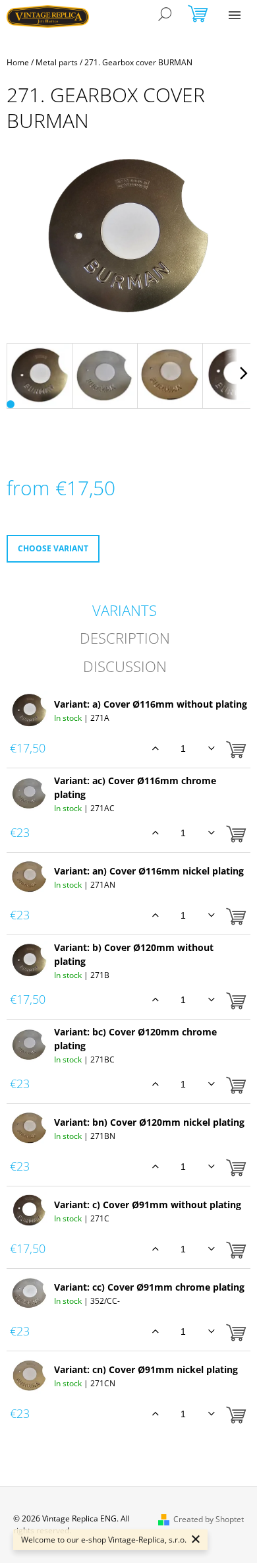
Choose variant (53, 548)
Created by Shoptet (208, 1519)
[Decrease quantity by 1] (211, 748)
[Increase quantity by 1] (155, 748)
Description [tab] (125, 638)
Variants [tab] (124, 610)
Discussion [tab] (125, 666)
